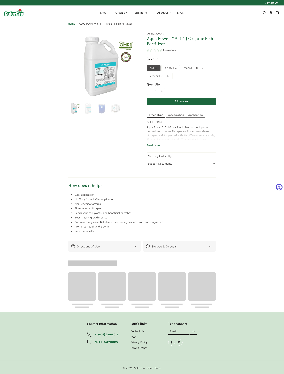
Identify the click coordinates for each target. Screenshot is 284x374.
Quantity (153, 84)
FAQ (133, 336)
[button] (154, 50)
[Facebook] (171, 342)
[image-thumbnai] (74, 108)
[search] (264, 13)
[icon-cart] (277, 13)
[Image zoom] (102, 66)
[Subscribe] (193, 331)
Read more (153, 145)
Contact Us (271, 2)
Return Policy (139, 347)
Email (173, 331)
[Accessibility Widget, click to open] (279, 187)
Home (71, 23)
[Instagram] (179, 342)
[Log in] (270, 12)
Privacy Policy (139, 342)
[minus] (150, 91)
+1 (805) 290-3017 (106, 334)
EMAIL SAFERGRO (106, 342)
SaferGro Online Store (147, 368)
